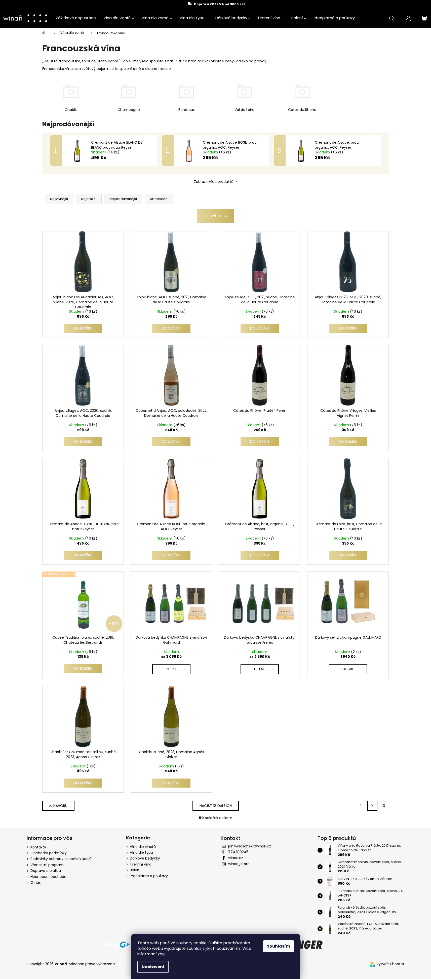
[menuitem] (76, 18)
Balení (135, 870)
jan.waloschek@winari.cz (249, 846)
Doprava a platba (45, 870)
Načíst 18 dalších (216, 805)
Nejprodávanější (123, 198)
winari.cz (235, 857)
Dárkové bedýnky (145, 858)
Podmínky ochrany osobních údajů (61, 858)
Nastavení (153, 967)
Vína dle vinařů (143, 846)
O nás (35, 882)
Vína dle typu (141, 852)
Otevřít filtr (215, 216)
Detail (171, 669)
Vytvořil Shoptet (390, 964)
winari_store (239, 863)
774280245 (238, 851)
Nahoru (60, 805)
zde (161, 954)
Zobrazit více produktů (213, 181)
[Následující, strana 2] (372, 806)
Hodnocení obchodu (48, 876)
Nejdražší (88, 198)
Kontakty (38, 847)
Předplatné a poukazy (149, 876)
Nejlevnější (59, 198)
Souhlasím (278, 946)
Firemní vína (140, 864)
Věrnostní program (47, 864)
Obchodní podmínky (48, 852)
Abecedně (159, 198)
